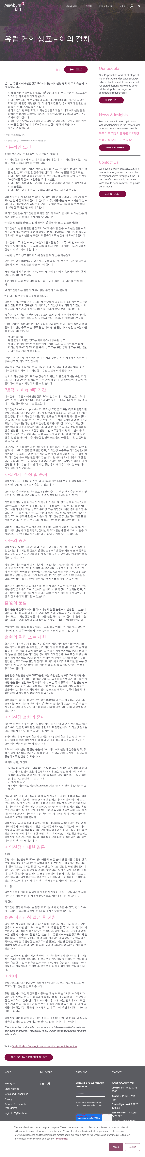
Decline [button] (132, 1147)
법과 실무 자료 (105, 6)
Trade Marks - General (24, 1046)
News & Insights (114, 147)
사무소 (122, 6)
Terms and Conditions (16, 1094)
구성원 (89, 6)
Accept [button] (116, 1147)
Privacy (8, 1099)
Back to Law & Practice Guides (28, 1057)
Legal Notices (12, 1089)
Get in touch (112, 194)
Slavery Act (10, 1083)
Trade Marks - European (50, 1046)
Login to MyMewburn (16, 1113)
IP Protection (70, 1046)
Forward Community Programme (15, 1106)
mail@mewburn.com (123, 1083)
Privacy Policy (61, 1139)
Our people (111, 100)
